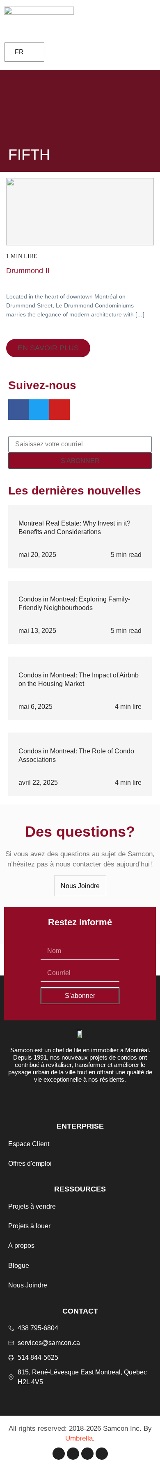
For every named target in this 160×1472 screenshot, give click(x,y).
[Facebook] (59, 1454)
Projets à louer (29, 1226)
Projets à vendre (32, 1206)
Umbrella (79, 1438)
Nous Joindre (27, 1285)
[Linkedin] (87, 1454)
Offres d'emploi (30, 1163)
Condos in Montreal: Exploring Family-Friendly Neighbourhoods (74, 603)
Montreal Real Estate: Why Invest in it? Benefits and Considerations (74, 527)
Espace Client (28, 1143)
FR (19, 52)
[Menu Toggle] (144, 20)
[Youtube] (102, 1454)
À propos (21, 1245)
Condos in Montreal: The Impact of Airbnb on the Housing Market (78, 679)
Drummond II (28, 271)
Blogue (18, 1265)
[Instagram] (73, 1454)
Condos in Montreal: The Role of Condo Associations (76, 755)
